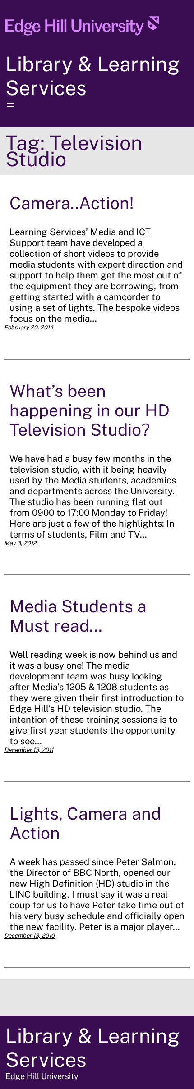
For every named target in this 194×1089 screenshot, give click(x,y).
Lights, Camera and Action (85, 823)
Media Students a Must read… (78, 616)
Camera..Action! (71, 203)
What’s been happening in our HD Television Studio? (89, 410)
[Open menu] (10, 105)
